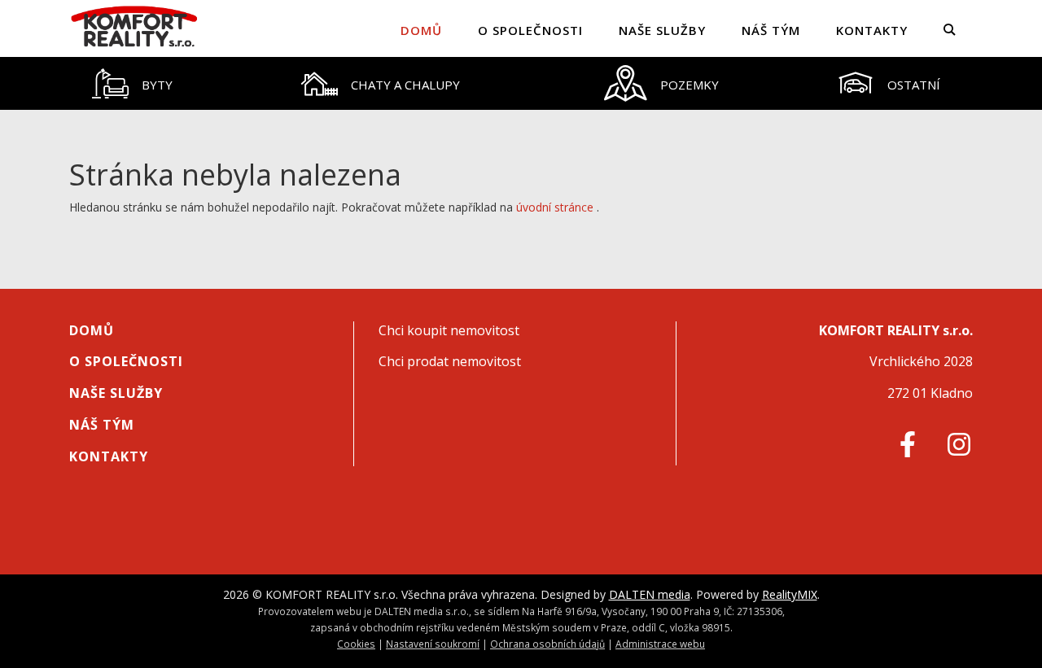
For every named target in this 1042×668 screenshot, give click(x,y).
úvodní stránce (554, 207)
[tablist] (521, 83)
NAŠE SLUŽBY (662, 30)
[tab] (132, 83)
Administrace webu (660, 643)
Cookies (356, 643)
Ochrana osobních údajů (547, 643)
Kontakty (872, 30)
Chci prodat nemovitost (450, 361)
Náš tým (771, 30)
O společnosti (530, 30)
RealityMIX (789, 594)
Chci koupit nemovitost (449, 330)
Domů (421, 30)
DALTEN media (649, 594)
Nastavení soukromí (432, 643)
